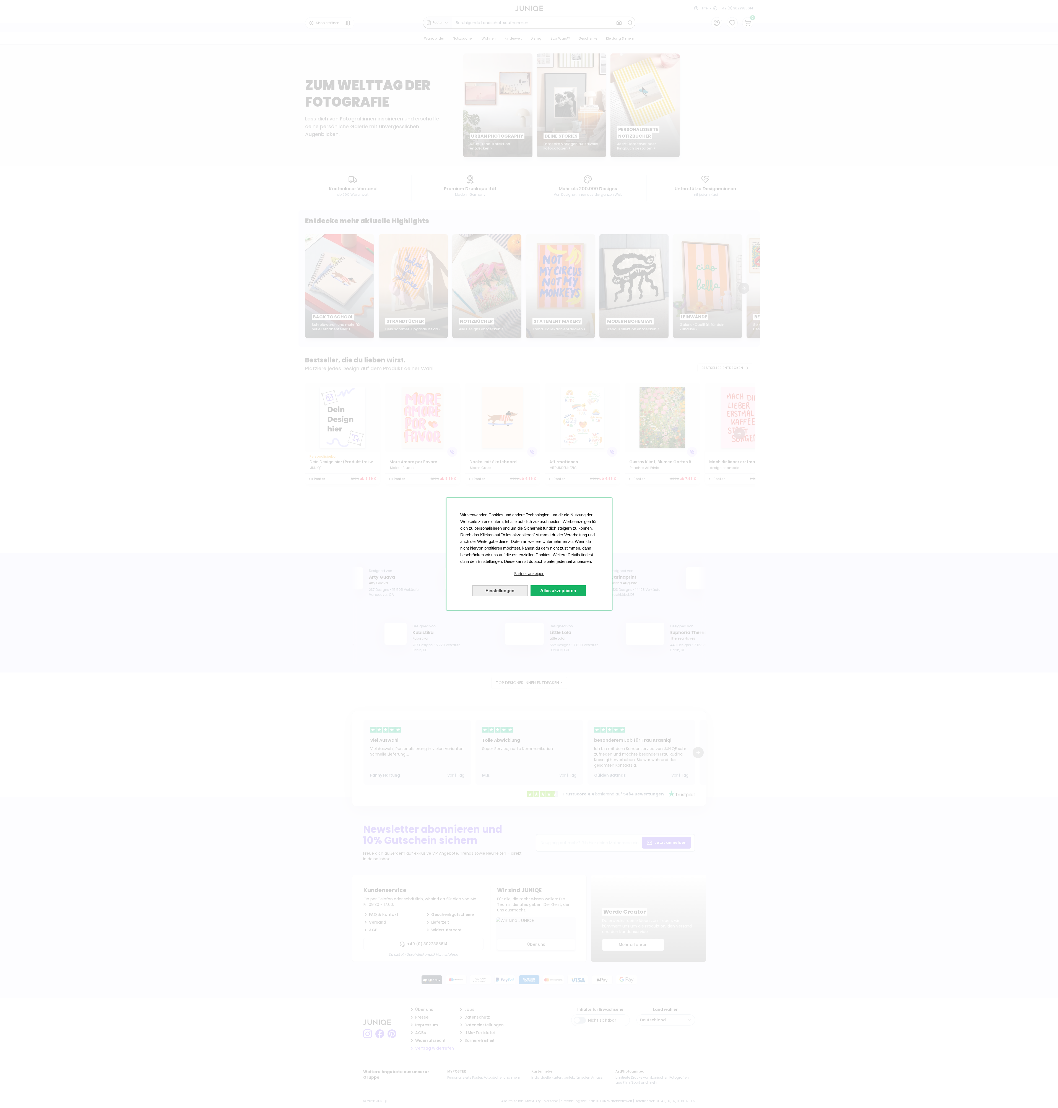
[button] (529, 573)
